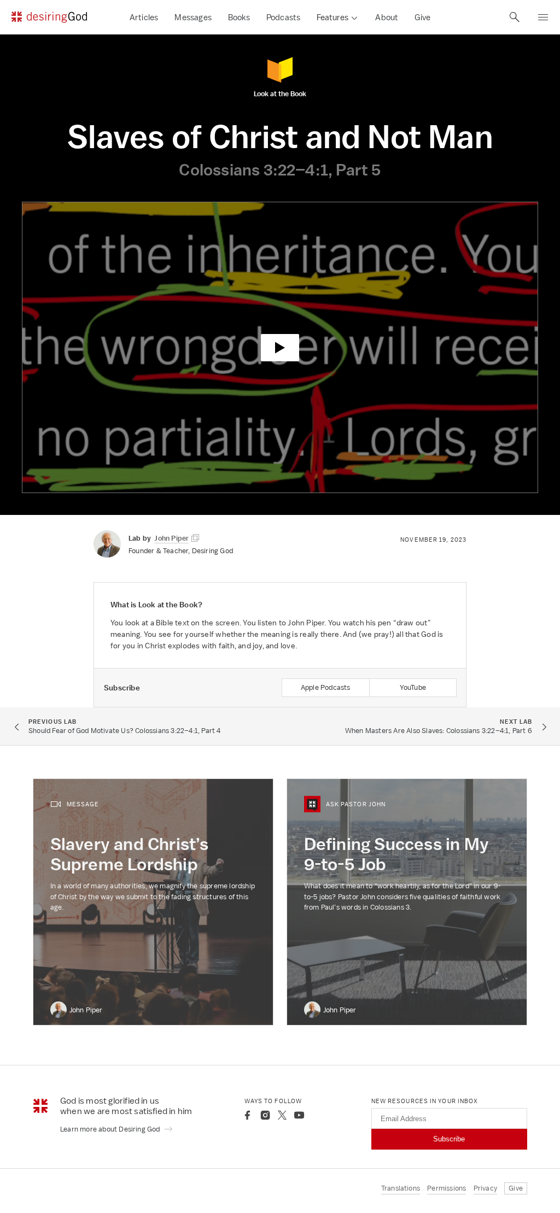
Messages (193, 17)
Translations (400, 1188)
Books (239, 17)
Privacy (485, 1188)
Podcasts (283, 17)
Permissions (446, 1188)
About (386, 17)
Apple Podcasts (326, 687)
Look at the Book (280, 93)
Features (332, 17)
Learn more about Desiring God (111, 1129)
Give (422, 17)
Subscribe (449, 1139)
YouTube (413, 687)
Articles (144, 17)
